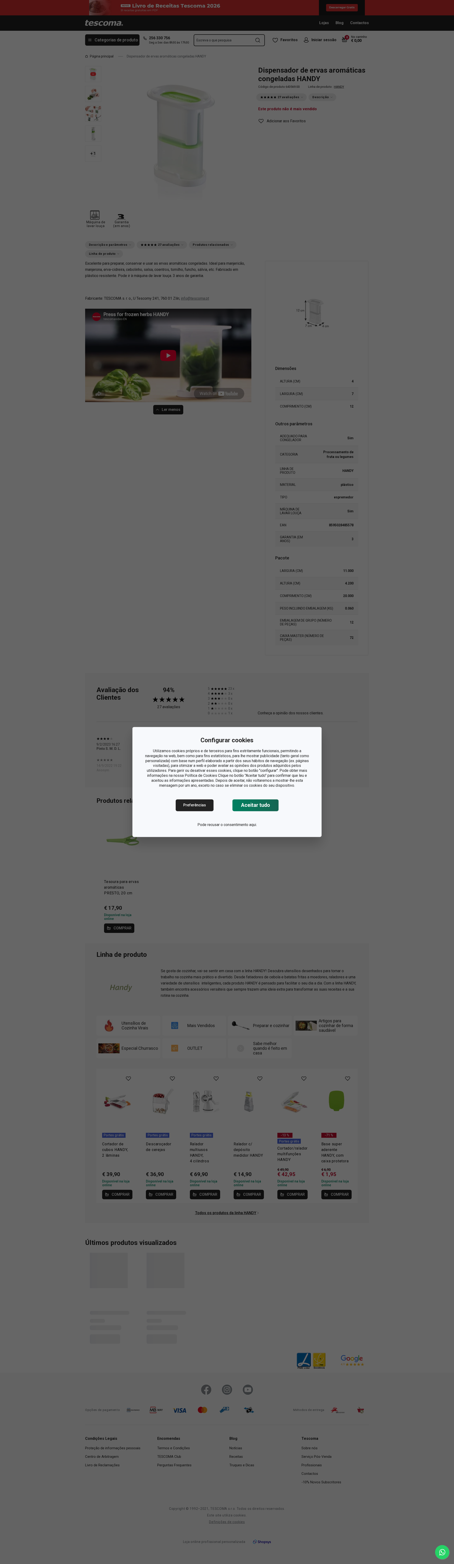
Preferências (194, 805)
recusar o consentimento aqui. (232, 825)
